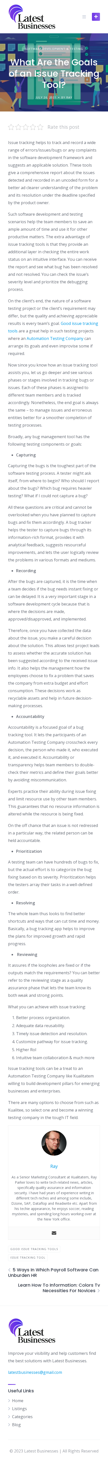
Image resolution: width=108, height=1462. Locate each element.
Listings (19, 1408)
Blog (16, 1424)
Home (17, 1400)
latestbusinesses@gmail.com (35, 1372)
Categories (22, 1416)
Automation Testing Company (55, 338)
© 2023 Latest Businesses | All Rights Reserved (54, 1451)
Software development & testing (54, 49)
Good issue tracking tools (34, 1249)
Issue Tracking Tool (27, 1257)
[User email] (54, 1233)
